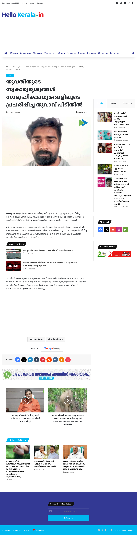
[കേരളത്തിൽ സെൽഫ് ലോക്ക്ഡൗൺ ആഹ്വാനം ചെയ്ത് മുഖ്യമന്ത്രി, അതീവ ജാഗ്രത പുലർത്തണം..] (75, 452)
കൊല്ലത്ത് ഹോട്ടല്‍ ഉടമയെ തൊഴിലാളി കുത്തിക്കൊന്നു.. (48, 250)
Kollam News (56, 339)
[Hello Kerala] (23, 14)
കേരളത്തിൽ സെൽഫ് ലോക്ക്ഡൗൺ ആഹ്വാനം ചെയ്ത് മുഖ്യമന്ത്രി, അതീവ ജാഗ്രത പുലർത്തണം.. (74, 465)
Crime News (37, 339)
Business (26, 53)
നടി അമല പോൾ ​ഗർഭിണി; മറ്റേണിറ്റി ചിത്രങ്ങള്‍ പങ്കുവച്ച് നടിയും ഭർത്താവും (122, 151)
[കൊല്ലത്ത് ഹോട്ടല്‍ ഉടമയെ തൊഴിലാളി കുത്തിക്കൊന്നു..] (13, 254)
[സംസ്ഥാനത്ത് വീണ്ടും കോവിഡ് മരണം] (105, 135)
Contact (40, 3)
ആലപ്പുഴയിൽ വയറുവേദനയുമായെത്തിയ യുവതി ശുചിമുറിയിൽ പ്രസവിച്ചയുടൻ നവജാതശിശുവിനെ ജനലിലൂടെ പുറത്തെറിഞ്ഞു (18, 469)
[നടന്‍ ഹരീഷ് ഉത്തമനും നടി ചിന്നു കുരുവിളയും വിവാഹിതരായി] (105, 117)
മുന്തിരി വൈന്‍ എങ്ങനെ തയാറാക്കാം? (121, 168)
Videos (115, 53)
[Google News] (52, 349)
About (32, 3)
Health (72, 53)
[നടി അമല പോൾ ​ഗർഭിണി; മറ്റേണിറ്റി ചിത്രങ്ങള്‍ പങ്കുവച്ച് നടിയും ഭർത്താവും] (105, 148)
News (15, 53)
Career (92, 53)
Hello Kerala (39, 530)
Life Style (51, 53)
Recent (113, 103)
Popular (100, 103)
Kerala (21, 67)
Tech (62, 53)
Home (24, 3)
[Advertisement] (91, 27)
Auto (82, 53)
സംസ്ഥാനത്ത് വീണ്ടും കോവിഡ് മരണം (122, 134)
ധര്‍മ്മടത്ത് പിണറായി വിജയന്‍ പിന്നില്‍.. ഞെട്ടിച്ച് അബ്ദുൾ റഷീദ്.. (45, 464)
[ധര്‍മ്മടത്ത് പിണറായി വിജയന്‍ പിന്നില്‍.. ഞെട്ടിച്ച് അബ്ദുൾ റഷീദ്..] (46, 452)
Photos (104, 53)
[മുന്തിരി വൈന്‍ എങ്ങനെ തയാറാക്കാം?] (105, 169)
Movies (38, 53)
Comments (127, 103)
